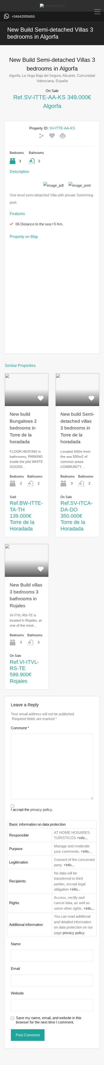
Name (16, 944)
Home (42, 52)
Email (15, 968)
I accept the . (32, 810)
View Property (26, 399)
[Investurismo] (52, 6)
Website (17, 993)
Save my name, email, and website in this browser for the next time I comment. (49, 1020)
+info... (82, 838)
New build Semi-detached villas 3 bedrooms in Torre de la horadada (77, 428)
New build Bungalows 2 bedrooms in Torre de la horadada (23, 428)
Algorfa (60, 52)
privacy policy (41, 810)
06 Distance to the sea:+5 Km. (39, 224)
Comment (20, 728)
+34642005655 (23, 16)
